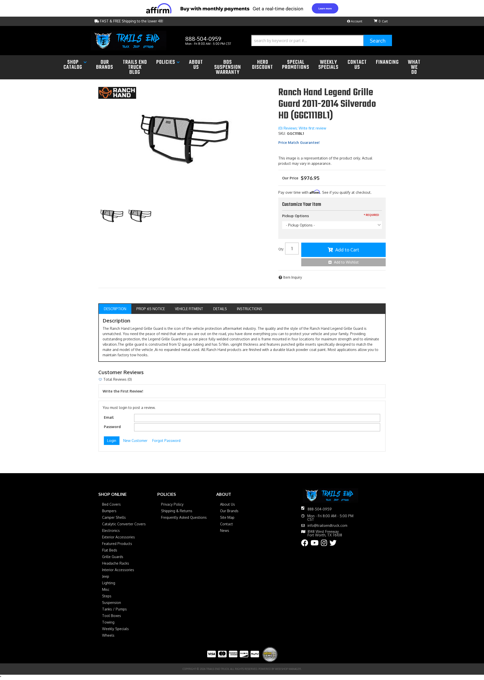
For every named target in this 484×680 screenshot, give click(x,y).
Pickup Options (295, 216)
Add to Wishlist (346, 262)
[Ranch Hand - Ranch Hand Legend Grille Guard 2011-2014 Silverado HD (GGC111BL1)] (117, 92)
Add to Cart (347, 249)
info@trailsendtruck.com (327, 525)
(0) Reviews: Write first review (302, 128)
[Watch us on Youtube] (315, 544)
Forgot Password (166, 440)
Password (112, 427)
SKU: (282, 133)
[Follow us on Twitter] (333, 544)
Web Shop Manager (288, 668)
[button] (321, 40)
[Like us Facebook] (304, 544)
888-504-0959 (320, 509)
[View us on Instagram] (324, 544)
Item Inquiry (292, 277)
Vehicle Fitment (189, 309)
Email (109, 417)
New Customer (135, 440)
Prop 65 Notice (150, 309)
